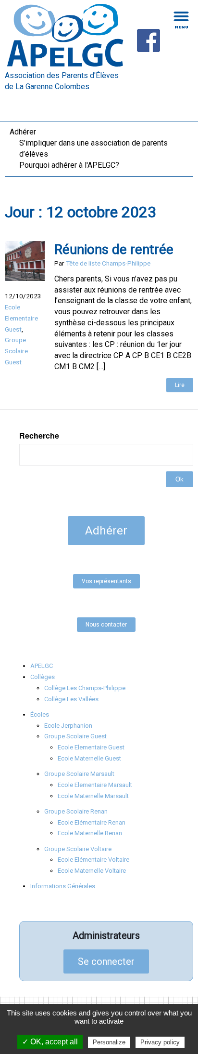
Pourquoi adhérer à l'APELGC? (69, 165)
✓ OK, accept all (50, 1042)
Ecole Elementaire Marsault (95, 784)
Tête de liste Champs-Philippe (108, 263)
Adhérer (23, 131)
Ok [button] (179, 479)
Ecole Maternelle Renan (90, 833)
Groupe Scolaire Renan (76, 811)
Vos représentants (106, 581)
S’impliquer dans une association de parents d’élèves (93, 148)
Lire (180, 385)
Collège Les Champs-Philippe (84, 688)
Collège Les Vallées (71, 699)
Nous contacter (106, 624)
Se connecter (106, 961)
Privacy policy (160, 1042)
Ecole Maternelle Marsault (93, 796)
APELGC (41, 665)
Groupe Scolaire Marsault (79, 773)
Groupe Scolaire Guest (16, 351)
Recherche (39, 435)
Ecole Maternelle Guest (89, 758)
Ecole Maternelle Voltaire (92, 870)
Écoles (39, 714)
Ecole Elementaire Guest (21, 318)
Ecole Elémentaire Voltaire (93, 859)
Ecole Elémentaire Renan (91, 822)
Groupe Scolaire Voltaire (77, 849)
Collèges (42, 676)
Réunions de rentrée (113, 249)
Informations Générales (62, 886)
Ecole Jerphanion (68, 725)
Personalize (109, 1042)
